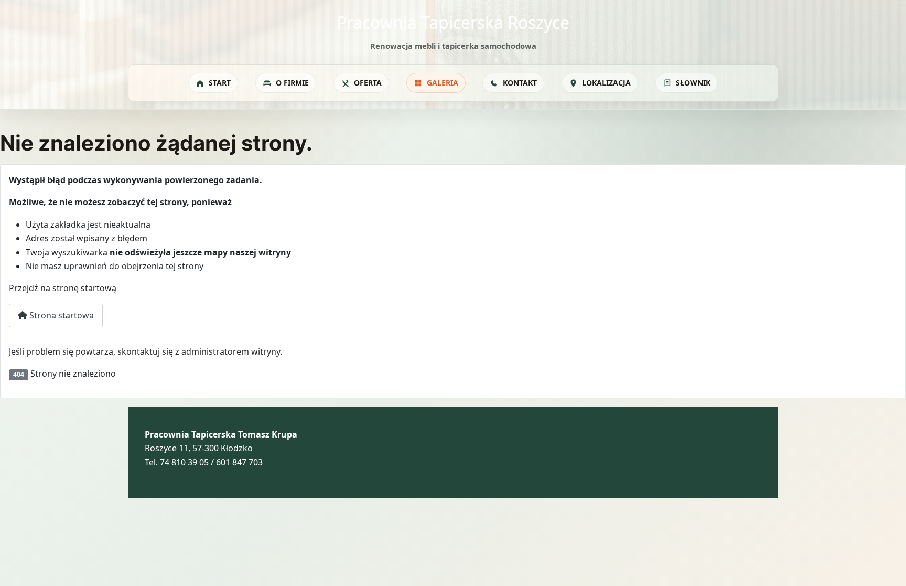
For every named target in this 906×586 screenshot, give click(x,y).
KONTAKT (520, 83)
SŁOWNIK (693, 83)
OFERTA (368, 83)
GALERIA (442, 83)
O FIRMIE (292, 83)
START (220, 83)
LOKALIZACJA (606, 83)
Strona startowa (60, 315)
